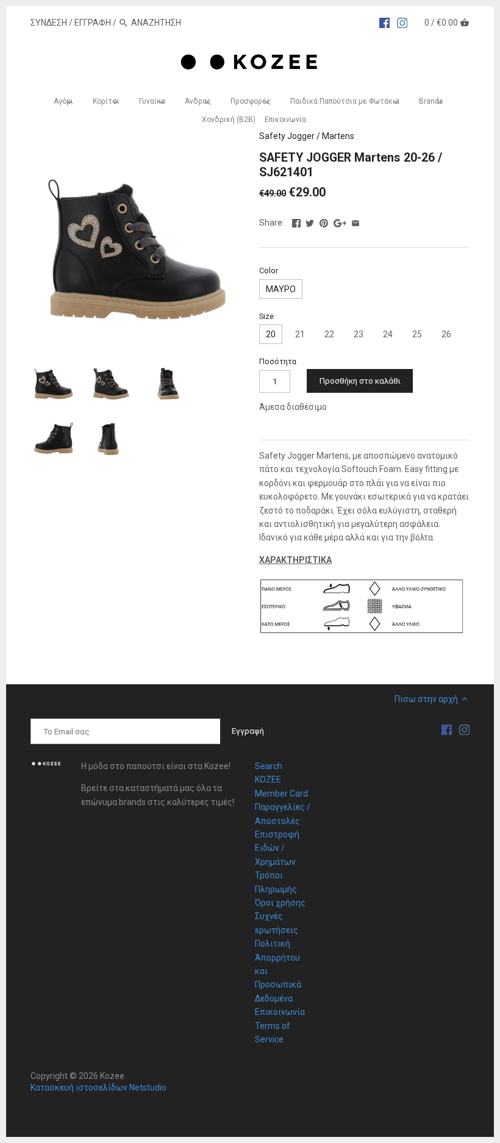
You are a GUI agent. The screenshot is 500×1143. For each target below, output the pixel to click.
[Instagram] (402, 22)
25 (417, 334)
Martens (338, 136)
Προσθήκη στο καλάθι (360, 380)
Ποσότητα (277, 361)
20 (271, 334)
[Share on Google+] (340, 221)
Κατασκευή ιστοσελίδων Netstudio (98, 1087)
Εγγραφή (92, 22)
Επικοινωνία (280, 1012)
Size (266, 316)
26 (446, 334)
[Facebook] (384, 22)
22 (329, 334)
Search (268, 766)
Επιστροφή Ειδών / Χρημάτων (277, 848)
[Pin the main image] (324, 221)
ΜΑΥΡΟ (281, 289)
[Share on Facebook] (296, 221)
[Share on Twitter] (309, 221)
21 (300, 334)
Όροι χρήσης (280, 903)
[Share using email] (355, 221)
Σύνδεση (48, 22)
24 (388, 334)
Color (268, 270)
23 (358, 334)
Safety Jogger (287, 136)
